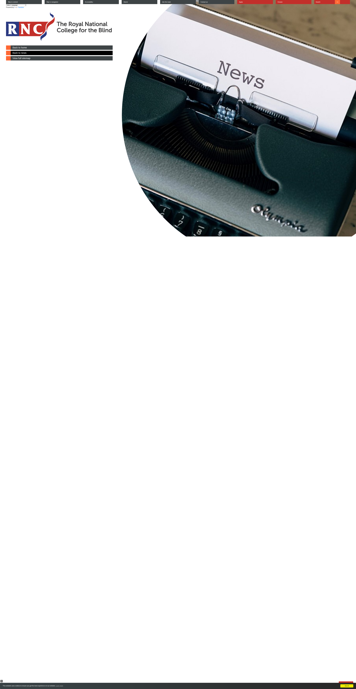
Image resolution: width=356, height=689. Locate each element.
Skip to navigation (52, 2)
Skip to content (13, 2)
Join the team (166, 2)
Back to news (19, 53)
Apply (241, 2)
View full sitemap (21, 58)
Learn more (59, 686)
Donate (280, 2)
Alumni (125, 2)
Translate (21, 7)
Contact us (204, 2)
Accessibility (89, 2)
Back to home (20, 47)
